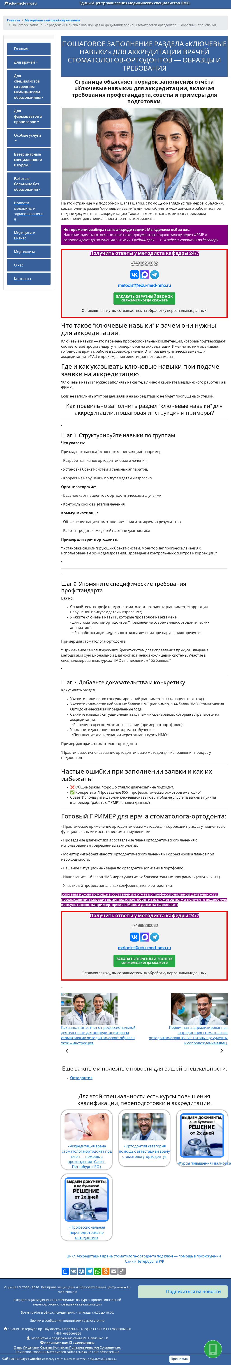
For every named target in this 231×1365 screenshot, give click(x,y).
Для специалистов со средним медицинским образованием (27, 86)
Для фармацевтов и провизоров (28, 116)
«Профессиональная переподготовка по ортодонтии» (86, 1233)
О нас (18, 265)
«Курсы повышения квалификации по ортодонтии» (202, 1163)
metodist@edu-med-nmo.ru (144, 285)
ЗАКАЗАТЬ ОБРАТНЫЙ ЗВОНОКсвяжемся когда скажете (144, 298)
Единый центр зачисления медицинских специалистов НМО (134, 3)
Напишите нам (56, 1343)
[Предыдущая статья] (67, 1051)
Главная (21, 49)
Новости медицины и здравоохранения (29, 211)
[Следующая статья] (221, 1051)
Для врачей (24, 62)
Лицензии (31, 1347)
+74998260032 (144, 263)
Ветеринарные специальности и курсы (28, 160)
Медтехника (24, 252)
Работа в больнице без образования (26, 184)
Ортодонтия (81, 1078)
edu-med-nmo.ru (22, 3)
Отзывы (46, 1347)
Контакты (22, 279)
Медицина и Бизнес (24, 235)
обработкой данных (103, 1359)
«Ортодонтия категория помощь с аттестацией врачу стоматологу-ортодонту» (144, 1151)
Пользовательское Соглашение (94, 1347)
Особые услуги (27, 135)
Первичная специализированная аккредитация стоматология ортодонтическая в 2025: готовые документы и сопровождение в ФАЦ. (188, 1035)
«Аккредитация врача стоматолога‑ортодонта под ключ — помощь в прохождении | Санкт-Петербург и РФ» (87, 1156)
